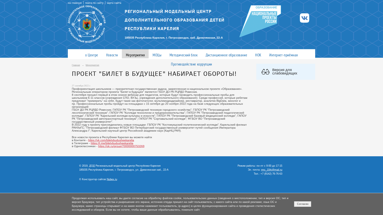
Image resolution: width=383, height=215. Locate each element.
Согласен (302, 203)
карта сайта (114, 2)
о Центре (91, 54)
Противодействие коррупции (191, 64)
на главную (75, 2)
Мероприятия (135, 54)
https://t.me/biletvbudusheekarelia (112, 143)
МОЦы (157, 54)
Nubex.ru (112, 179)
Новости (112, 54)
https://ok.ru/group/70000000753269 (121, 146)
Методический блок (184, 54)
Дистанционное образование (226, 54)
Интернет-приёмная (283, 54)
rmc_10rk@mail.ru (271, 169)
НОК (258, 54)
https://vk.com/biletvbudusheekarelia (111, 140)
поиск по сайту (94, 2)
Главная (76, 65)
